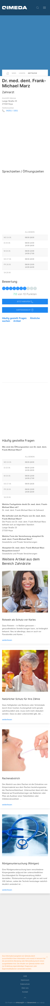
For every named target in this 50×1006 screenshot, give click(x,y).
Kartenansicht (23, 310)
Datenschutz (25, 984)
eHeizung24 (20, 1002)
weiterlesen (7, 640)
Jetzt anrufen (24, 302)
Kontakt (25, 992)
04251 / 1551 (12, 110)
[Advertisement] (25, 42)
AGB (25, 976)
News (14, 73)
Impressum (25, 980)
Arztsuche (32, 73)
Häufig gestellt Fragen (14, 318)
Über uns (25, 988)
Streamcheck (31, 1002)
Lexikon (22, 73)
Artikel (17, 321)
